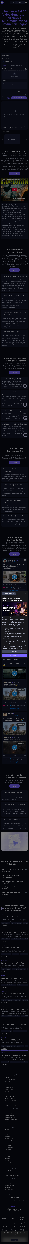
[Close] (26, 593)
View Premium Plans (14, 655)
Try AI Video (14, 651)
